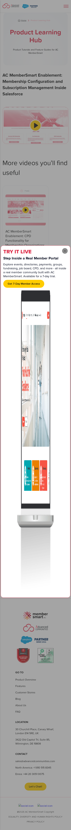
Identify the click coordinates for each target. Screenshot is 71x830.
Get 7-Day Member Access (24, 283)
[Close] (65, 251)
